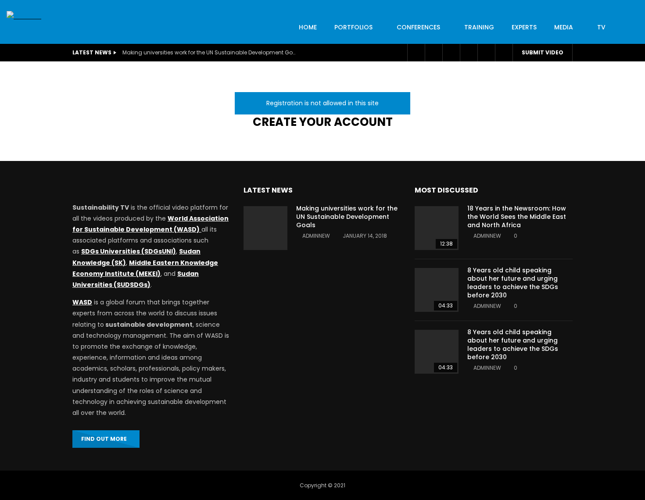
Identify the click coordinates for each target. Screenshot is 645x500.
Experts (524, 27)
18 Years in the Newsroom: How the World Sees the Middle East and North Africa (516, 216)
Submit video (542, 52)
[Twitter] (433, 52)
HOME (308, 27)
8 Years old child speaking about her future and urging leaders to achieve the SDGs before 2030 (512, 283)
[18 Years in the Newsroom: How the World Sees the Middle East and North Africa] (437, 228)
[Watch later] (451, 52)
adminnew (316, 235)
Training (479, 27)
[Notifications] (468, 52)
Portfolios (353, 27)
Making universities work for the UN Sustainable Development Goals (210, 52)
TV (601, 27)
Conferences (418, 27)
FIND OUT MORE (104, 439)
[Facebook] (416, 52)
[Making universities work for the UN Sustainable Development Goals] (265, 228)
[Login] (486, 52)
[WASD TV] (24, 16)
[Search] (503, 52)
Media (563, 27)
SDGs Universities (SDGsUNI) (128, 251)
